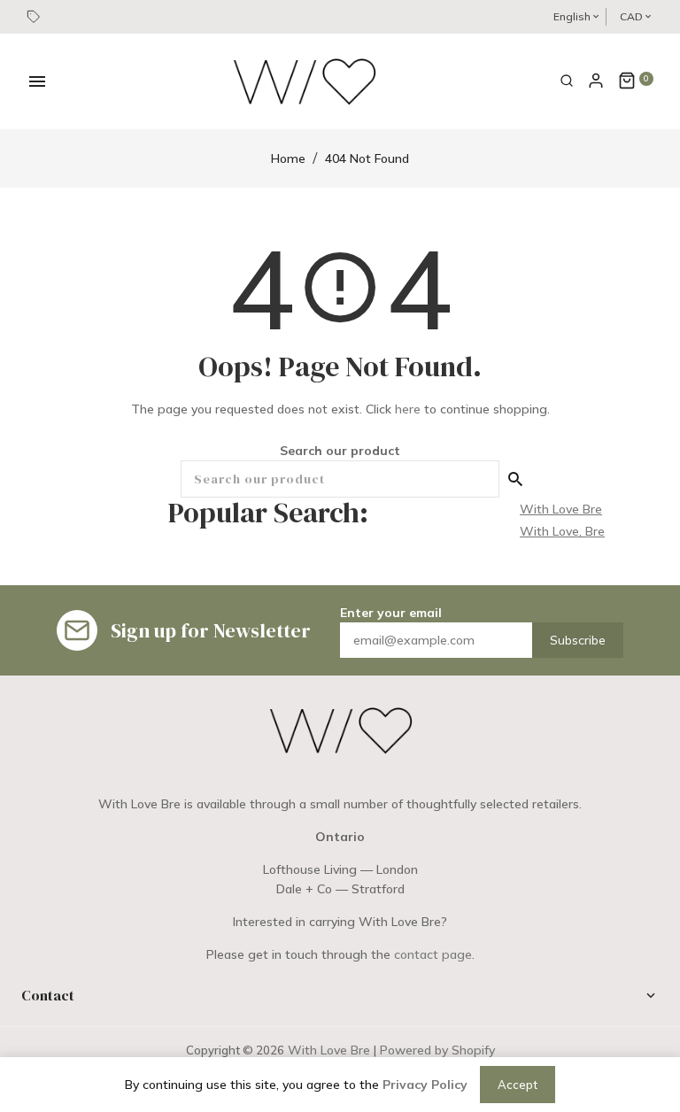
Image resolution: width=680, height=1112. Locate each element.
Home (288, 158)
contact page (433, 954)
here (408, 409)
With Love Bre (561, 509)
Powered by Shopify (437, 1050)
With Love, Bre (562, 531)
